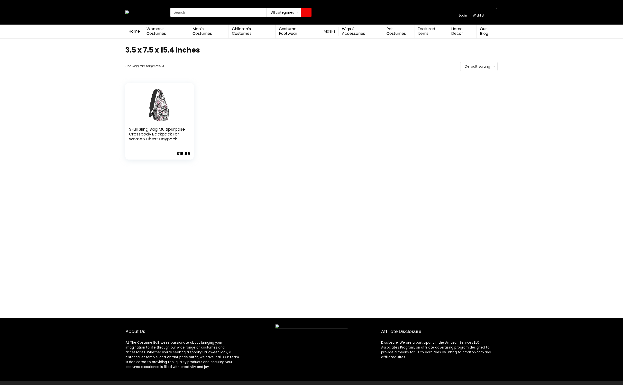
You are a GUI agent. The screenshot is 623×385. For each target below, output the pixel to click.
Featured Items (426, 31)
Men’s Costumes (202, 31)
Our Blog (484, 31)
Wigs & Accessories (353, 31)
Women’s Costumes (156, 31)
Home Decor (457, 31)
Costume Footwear (288, 31)
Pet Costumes (396, 31)
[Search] (306, 12)
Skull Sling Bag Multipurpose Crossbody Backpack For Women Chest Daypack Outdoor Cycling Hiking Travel (157, 139)
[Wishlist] (478, 10)
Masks (329, 31)
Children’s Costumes (241, 31)
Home (134, 31)
